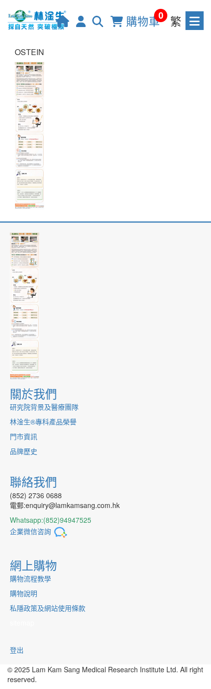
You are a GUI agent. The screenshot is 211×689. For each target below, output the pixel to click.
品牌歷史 (23, 451)
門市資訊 (23, 436)
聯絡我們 (33, 481)
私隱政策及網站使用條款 (47, 608)
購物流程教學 (30, 578)
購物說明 (23, 593)
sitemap (22, 623)
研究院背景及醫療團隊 (44, 407)
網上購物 (33, 564)
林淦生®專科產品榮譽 (43, 421)
